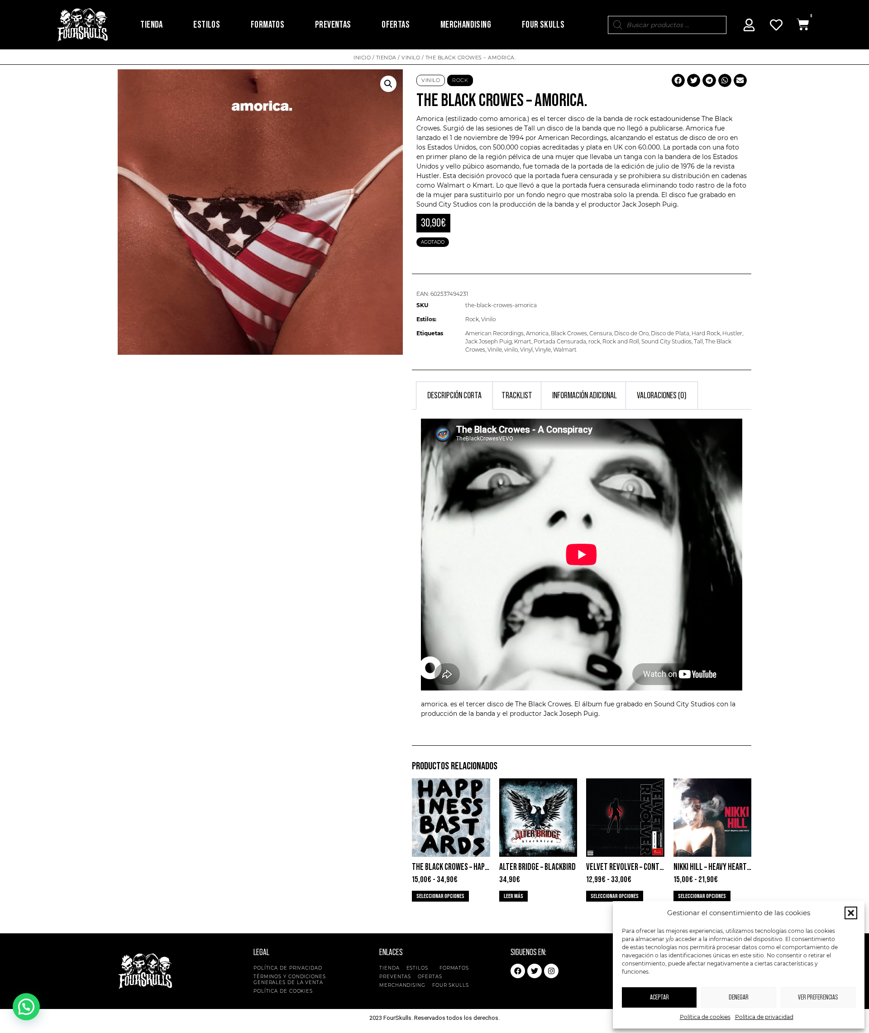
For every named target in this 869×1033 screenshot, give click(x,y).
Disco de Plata (670, 333)
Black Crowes (569, 333)
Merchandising (465, 24)
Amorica (537, 333)
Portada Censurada (560, 341)
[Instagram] (551, 971)
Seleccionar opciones (440, 896)
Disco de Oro (631, 333)
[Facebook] (518, 971)
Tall (698, 341)
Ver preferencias (818, 997)
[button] (850, 912)
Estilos (206, 24)
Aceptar (659, 997)
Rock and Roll (620, 341)
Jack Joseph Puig (488, 341)
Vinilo (410, 57)
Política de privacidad (764, 1017)
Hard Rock (706, 333)
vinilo (511, 349)
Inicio (362, 57)
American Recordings (494, 333)
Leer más (513, 896)
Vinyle (543, 349)
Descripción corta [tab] (454, 395)
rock (594, 341)
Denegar (739, 997)
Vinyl (526, 349)
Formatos (267, 24)
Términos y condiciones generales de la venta (289, 979)
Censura (600, 333)
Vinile (494, 349)
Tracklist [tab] (516, 395)
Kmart (522, 341)
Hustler (732, 333)
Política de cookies (705, 1017)
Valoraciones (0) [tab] (662, 395)
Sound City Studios (446, 204)
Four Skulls (543, 24)
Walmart (565, 349)
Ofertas (396, 24)
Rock (460, 80)
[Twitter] (534, 971)
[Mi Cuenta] (749, 25)
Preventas (333, 24)
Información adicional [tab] (584, 395)
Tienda (151, 24)
